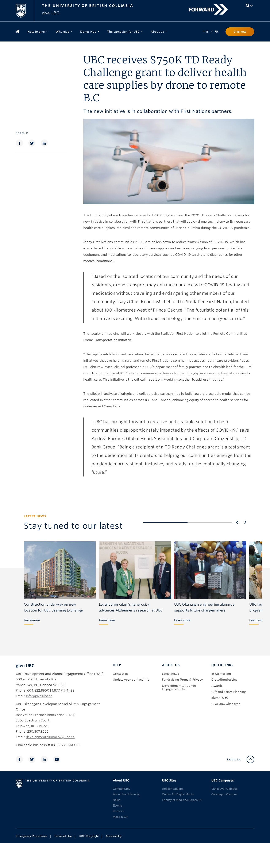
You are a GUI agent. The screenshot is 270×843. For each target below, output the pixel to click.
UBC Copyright (89, 836)
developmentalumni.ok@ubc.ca (50, 737)
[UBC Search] (249, 5)
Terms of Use (63, 836)
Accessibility (114, 836)
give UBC (25, 666)
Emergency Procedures (31, 836)
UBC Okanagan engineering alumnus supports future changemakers (204, 607)
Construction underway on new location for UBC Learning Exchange (53, 607)
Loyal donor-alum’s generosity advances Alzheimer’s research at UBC (131, 607)
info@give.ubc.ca (39, 696)
